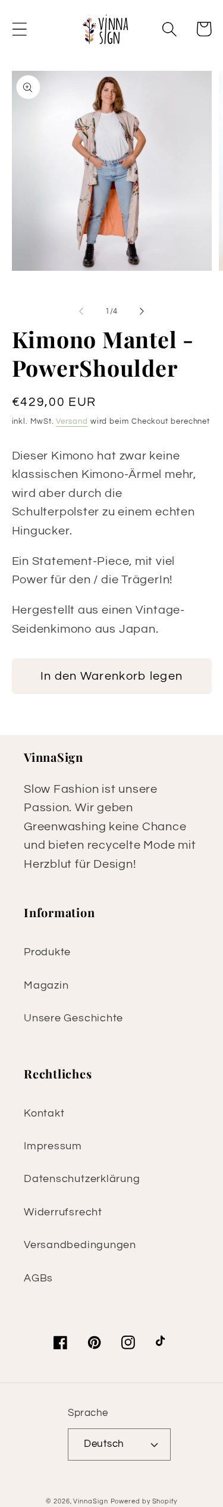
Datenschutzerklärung (82, 1178)
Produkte (47, 952)
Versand (71, 421)
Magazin (46, 985)
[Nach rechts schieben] (141, 311)
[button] (19, 29)
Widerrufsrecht (63, 1212)
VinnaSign (90, 1501)
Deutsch (104, 1444)
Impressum (53, 1146)
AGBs (38, 1278)
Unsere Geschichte (73, 1018)
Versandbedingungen (80, 1244)
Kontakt (44, 1113)
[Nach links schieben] (81, 311)
